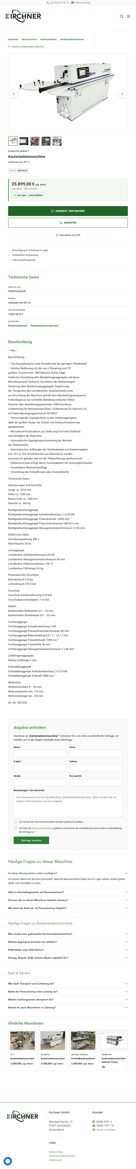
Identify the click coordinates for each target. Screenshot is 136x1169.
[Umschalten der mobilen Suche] (121, 16)
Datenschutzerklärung (43, 828)
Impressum (55, 1160)
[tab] (12, 141)
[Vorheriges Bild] (13, 93)
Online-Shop (56, 1152)
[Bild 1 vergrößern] (68, 93)
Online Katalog (82, 2)
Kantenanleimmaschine (72, 39)
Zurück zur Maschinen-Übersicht (28, 46)
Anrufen (70, 222)
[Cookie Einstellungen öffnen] (8, 1164)
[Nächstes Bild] (122, 93)
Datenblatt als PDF (69, 235)
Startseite (13, 39)
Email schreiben (106, 1129)
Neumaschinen (29, 39)
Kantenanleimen (48, 39)
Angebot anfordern (70, 211)
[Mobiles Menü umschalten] (129, 16)
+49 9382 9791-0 (59, 2)
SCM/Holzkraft (18, 151)
